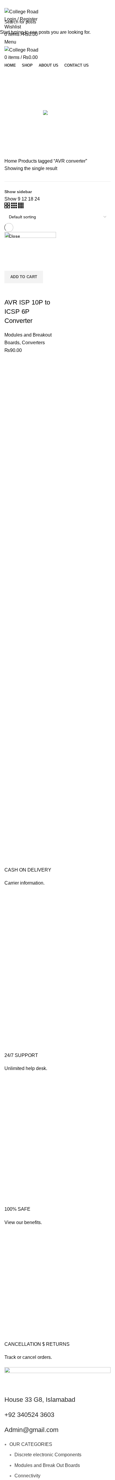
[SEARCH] (107, 21)
